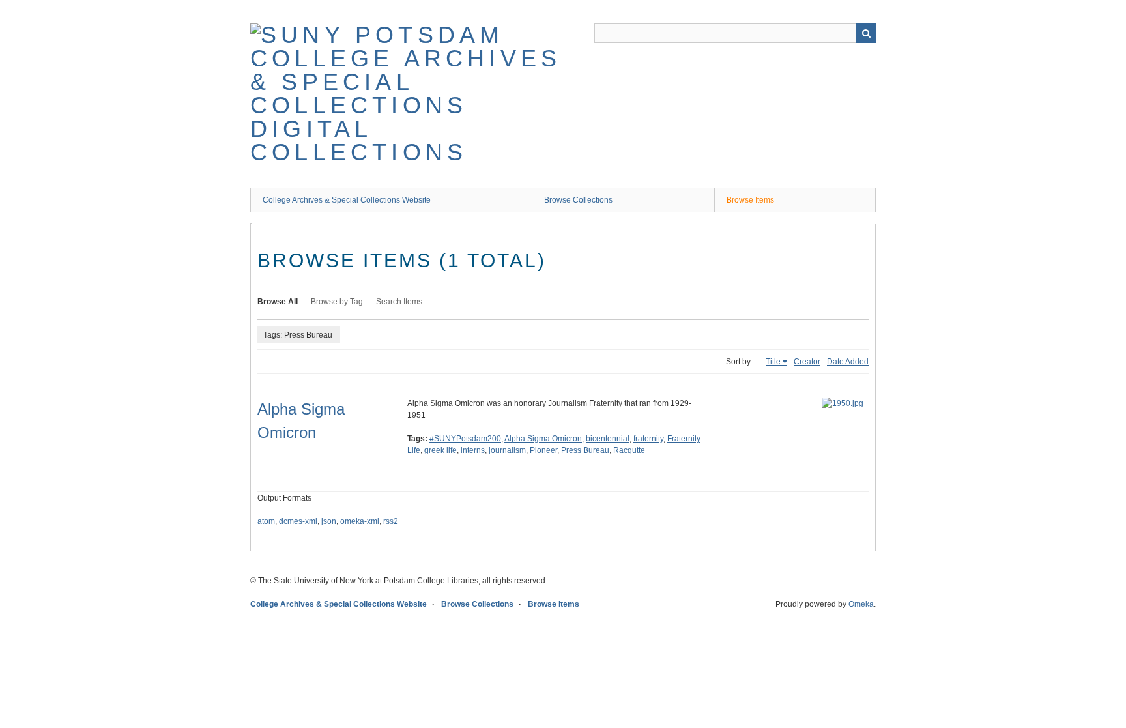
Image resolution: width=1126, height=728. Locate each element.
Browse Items (750, 200)
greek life (440, 450)
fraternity (648, 438)
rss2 (390, 521)
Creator (807, 361)
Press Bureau (585, 450)
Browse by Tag (337, 301)
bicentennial (607, 438)
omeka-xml (359, 521)
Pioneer (543, 450)
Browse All (277, 301)
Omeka (861, 604)
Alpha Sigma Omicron (543, 438)
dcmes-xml (298, 521)
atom (266, 521)
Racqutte (629, 450)
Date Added (848, 361)
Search (866, 33)
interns (473, 450)
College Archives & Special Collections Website (347, 200)
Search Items (399, 301)
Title (773, 361)
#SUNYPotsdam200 (465, 438)
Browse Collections (578, 200)
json (328, 521)
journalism (507, 450)
